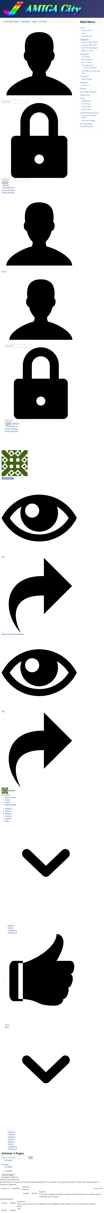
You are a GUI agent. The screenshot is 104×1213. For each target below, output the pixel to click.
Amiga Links (84, 95)
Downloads (84, 54)
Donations (84, 82)
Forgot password (8, 192)
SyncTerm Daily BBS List (90, 48)
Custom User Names (90, 68)
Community (84, 39)
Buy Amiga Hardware (88, 92)
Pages (11, 925)
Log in (4, 182)
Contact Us (84, 76)
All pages (8, 1160)
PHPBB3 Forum (87, 101)
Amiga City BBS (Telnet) (89, 45)
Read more (98, 1188)
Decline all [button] (16, 1188)
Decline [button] (34, 1193)
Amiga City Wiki (87, 36)
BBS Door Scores (87, 51)
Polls (10, 928)
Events (8, 818)
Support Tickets (87, 79)
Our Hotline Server (88, 65)
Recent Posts (86, 104)
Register (5, 185)
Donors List (85, 85)
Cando (84, 33)
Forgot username (8, 190)
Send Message (18, 634)
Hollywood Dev (87, 30)
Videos (8, 813)
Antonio (8, 478)
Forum (82, 98)
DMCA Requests (87, 59)
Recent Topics (86, 106)
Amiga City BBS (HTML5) (90, 42)
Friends (8, 809)
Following (12, 933)
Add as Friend (7, 634)
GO (30, 1157)
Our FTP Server (87, 62)
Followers (12, 930)
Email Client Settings (88, 120)
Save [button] (19, 1209)
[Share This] (39, 595)
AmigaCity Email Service (89, 113)
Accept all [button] (5, 1188)
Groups (8, 816)
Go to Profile (6, 795)
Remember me (9, 188)
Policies (83, 89)
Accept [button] (26, 1193)
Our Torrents (86, 57)
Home (82, 28)
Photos (8, 811)
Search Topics (86, 109)
